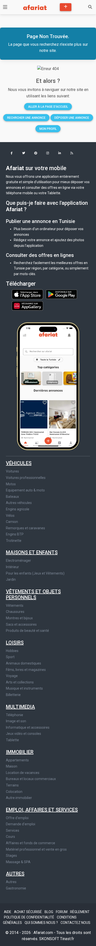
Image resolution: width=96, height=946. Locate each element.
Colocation (14, 792)
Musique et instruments (24, 688)
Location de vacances (22, 773)
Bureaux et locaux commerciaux (31, 779)
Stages (11, 855)
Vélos (10, 515)
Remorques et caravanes (25, 528)
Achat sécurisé (28, 912)
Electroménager (18, 560)
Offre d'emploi (17, 818)
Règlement (80, 912)
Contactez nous (75, 923)
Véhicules (19, 463)
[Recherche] (90, 7)
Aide (8, 912)
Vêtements (14, 605)
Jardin (11, 579)
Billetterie (13, 695)
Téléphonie (14, 715)
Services (12, 830)
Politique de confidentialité (29, 917)
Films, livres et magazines (26, 670)
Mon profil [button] (48, 129)
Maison (11, 766)
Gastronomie (16, 888)
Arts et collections (20, 682)
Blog (49, 912)
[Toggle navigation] (5, 7)
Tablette (12, 740)
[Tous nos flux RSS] (71, 153)
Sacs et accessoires (21, 624)
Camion (12, 522)
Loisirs (15, 643)
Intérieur (12, 567)
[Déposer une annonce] (65, 7)
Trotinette (13, 541)
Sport (10, 657)
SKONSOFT (49, 938)
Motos (11, 484)
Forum (62, 912)
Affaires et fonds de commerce (30, 843)
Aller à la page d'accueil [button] (48, 106)
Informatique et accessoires (27, 727)
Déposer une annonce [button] (71, 117)
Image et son (16, 721)
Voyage (12, 676)
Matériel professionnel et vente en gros (36, 849)
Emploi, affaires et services (42, 810)
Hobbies (12, 651)
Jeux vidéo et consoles (23, 734)
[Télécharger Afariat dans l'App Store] (28, 294)
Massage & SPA (18, 862)
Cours (10, 837)
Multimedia (20, 707)
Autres (15, 874)
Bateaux (12, 497)
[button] (11, 153)
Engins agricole (17, 509)
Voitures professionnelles (26, 478)
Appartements (17, 760)
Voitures (12, 471)
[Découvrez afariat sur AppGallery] (27, 305)
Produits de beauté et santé (27, 631)
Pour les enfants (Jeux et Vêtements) (35, 573)
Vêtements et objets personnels (33, 594)
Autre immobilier (19, 798)
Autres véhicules (19, 503)
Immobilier (19, 752)
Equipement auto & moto (25, 490)
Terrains (12, 785)
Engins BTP (15, 534)
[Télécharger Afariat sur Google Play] (61, 294)
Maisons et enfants (32, 552)
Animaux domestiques (23, 663)
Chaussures (15, 612)
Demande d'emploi (20, 824)
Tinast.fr (67, 938)
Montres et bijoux (19, 618)
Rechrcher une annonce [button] (26, 117)
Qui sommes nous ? (42, 923)
